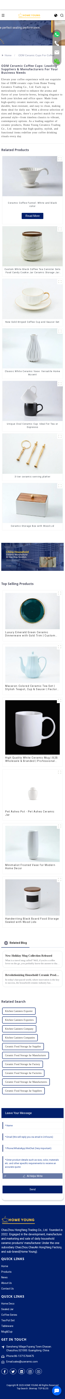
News (4, 1277)
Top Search (22, 1388)
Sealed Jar (7, 1309)
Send (33, 1189)
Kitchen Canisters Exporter (19, 1011)
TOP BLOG (43, 1388)
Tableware (7, 1326)
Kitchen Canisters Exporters (19, 1020)
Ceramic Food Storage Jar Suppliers (23, 1090)
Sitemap (33, 1388)
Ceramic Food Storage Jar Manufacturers (26, 1082)
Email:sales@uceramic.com (22, 1361)
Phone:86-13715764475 (20, 1356)
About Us (6, 1283)
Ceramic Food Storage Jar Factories (23, 1073)
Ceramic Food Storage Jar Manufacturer (25, 1055)
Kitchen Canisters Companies (20, 1037)
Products (6, 1271)
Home (8, 55)
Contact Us (7, 1288)
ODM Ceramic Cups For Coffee (36, 55)
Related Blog (18, 943)
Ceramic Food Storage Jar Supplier (23, 1046)
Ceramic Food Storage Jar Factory (22, 1064)
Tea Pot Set (8, 1320)
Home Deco (7, 1303)
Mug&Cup (6, 1331)
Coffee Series (9, 1314)
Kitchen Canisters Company (19, 1028)
